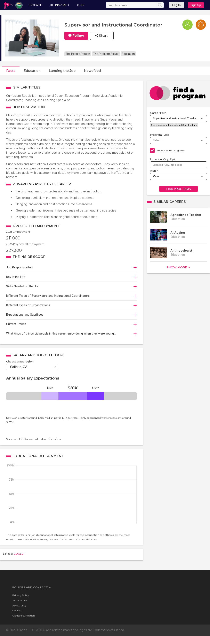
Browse (35, 5)
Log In (176, 5)
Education (32, 71)
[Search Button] (160, 5)
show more (177, 267)
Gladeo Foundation (23, 615)
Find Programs (178, 189)
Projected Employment (36, 226)
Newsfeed (92, 71)
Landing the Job (62, 71)
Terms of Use (19, 600)
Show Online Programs (171, 150)
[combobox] (178, 164)
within (154, 170)
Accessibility (19, 605)
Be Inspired (59, 5)
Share (103, 36)
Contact (17, 610)
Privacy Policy (20, 595)
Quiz (81, 5)
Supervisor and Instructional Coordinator (173, 125)
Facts (10, 71)
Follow (78, 36)
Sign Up (196, 5)
